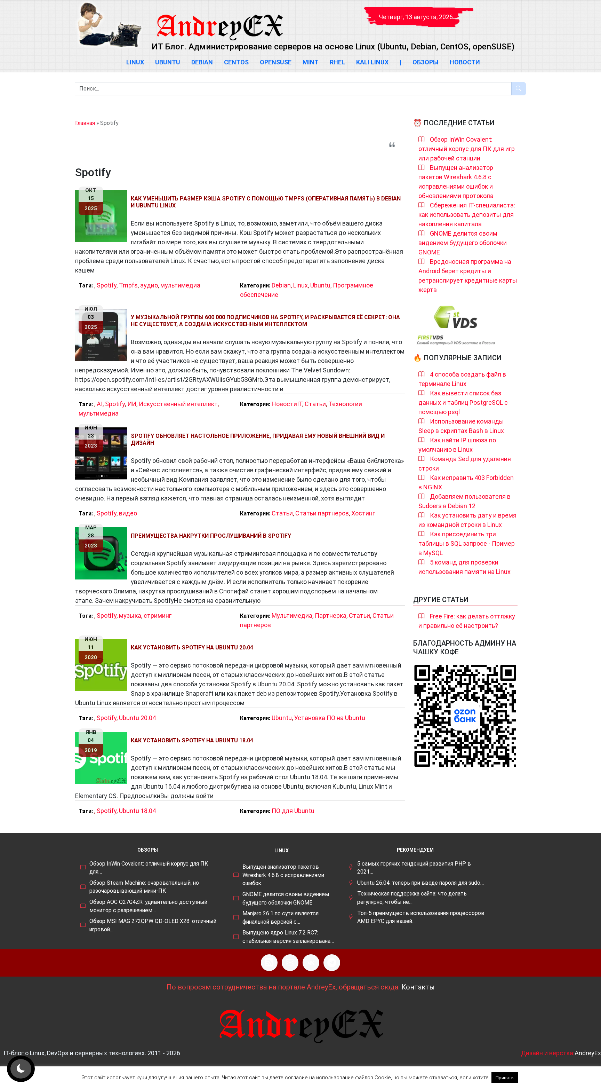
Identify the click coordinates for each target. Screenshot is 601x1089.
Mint (311, 62)
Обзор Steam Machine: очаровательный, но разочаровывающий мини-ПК (144, 886)
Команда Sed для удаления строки (464, 463)
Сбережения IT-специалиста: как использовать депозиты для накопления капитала (466, 215)
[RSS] (269, 962)
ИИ (131, 404)
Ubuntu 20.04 (137, 717)
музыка (130, 615)
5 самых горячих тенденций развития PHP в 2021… (414, 867)
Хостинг (363, 513)
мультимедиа (180, 285)
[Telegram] (331, 962)
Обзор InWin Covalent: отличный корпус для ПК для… (148, 867)
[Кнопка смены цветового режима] (21, 1069)
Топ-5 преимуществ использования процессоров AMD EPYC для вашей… (420, 917)
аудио (149, 285)
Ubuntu (167, 62)
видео (128, 513)
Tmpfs (128, 285)
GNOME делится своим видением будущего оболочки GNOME (462, 243)
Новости (465, 62)
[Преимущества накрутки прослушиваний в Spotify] (103, 553)
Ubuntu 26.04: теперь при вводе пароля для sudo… (420, 882)
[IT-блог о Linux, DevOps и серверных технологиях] (109, 25)
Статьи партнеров (322, 513)
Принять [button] (505, 1077)
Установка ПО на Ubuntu (329, 717)
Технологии (345, 404)
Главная (85, 123)
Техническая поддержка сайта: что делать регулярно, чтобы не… (412, 897)
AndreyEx (588, 1053)
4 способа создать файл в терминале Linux (462, 379)
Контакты (418, 987)
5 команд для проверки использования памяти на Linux (464, 567)
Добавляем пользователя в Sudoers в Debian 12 (464, 501)
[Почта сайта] (290, 962)
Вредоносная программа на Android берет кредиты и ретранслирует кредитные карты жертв (467, 275)
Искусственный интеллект (178, 404)
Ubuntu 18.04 (137, 810)
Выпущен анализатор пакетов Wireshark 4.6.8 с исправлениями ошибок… (283, 874)
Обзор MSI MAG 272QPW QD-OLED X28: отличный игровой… (152, 925)
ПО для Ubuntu (293, 810)
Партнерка (330, 615)
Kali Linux (372, 62)
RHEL (337, 62)
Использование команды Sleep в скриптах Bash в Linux (461, 426)
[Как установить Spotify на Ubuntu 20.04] (103, 665)
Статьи (315, 404)
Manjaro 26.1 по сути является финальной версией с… (280, 917)
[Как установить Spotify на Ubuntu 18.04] (103, 758)
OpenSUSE (275, 62)
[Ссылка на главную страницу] (219, 21)
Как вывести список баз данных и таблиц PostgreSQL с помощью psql (463, 402)
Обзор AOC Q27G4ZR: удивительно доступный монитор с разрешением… (148, 906)
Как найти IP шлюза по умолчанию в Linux (457, 444)
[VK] (311, 962)
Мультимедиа (292, 615)
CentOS (236, 62)
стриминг (157, 615)
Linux (135, 62)
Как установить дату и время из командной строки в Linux (467, 520)
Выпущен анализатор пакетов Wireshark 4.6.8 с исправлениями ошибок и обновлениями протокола (456, 181)
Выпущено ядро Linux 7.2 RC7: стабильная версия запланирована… (288, 936)
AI (100, 404)
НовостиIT (287, 404)
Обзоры (425, 62)
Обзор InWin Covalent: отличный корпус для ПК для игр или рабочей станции (466, 149)
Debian (202, 62)
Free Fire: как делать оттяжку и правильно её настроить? (466, 621)
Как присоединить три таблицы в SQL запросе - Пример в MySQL (466, 543)
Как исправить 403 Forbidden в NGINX (466, 482)
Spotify (107, 285)
